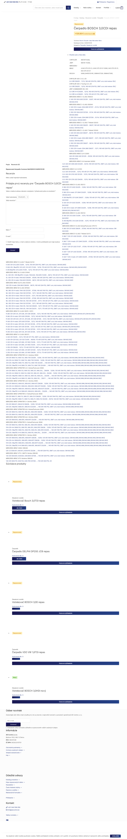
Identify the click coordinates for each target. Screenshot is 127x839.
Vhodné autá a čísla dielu (77, 55)
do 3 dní (19, 508)
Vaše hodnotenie (11, 197)
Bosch (82, 40)
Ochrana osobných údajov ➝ (15, 750)
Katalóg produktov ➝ (13, 779)
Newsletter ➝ (10, 785)
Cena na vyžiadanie (97, 49)
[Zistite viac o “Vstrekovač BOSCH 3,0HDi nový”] (16, 697)
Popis (8, 164)
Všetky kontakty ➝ (12, 815)
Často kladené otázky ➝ (14, 787)
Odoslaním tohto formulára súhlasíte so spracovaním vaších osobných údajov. (32, 727)
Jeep (90, 40)
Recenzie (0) (15, 164)
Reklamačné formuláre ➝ (14, 792)
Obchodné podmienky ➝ (14, 747)
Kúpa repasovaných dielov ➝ (15, 782)
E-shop (76, 18)
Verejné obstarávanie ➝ (13, 752)
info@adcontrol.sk (13, 810)
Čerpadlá (83, 45)
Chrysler (86, 40)
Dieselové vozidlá (91, 45)
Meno (8, 230)
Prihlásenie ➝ (10, 798)
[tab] (8, 165)
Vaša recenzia (11, 200)
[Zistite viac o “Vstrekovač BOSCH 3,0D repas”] (16, 609)
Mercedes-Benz (97, 40)
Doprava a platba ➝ (12, 790)
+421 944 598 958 (13, 807)
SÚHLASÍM (115, 836)
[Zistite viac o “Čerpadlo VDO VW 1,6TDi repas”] (16, 659)
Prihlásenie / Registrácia (106, 2)
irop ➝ (8, 755)
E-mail (8, 236)
